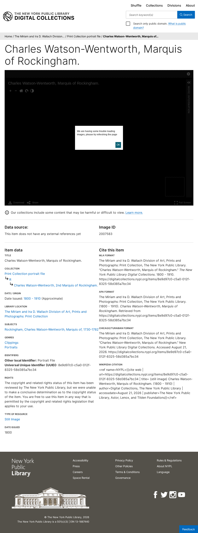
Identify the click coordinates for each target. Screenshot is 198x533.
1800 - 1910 (32, 298)
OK (118, 144)
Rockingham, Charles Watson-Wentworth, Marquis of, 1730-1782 (52, 329)
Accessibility (80, 460)
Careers (78, 472)
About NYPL (164, 466)
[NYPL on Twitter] (164, 494)
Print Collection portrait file (25, 274)
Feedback (188, 529)
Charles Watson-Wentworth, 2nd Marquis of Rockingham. (56, 285)
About (190, 5)
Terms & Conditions (127, 472)
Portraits (11, 347)
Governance (123, 477)
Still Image (12, 419)
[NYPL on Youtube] (182, 494)
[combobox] (151, 15)
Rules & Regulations (169, 460)
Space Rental (81, 477)
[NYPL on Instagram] (173, 494)
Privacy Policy (124, 460)
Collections (154, 5)
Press (76, 466)
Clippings (11, 342)
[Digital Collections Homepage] (38, 16)
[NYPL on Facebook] (156, 494)
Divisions (174, 5)
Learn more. (134, 212)
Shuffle (136, 5)
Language (163, 472)
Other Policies (124, 466)
